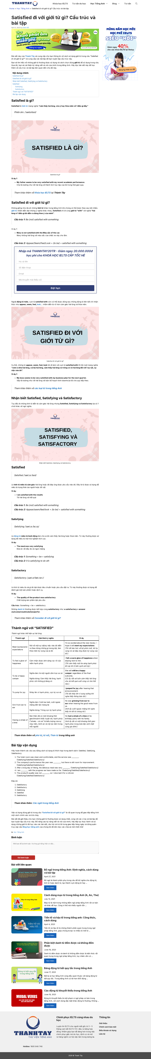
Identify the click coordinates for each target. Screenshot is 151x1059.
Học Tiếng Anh (97, 3)
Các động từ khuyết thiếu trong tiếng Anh (68, 990)
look (39, 304)
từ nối (46, 735)
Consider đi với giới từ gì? (47, 618)
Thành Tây (30, 56)
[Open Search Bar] (136, 3)
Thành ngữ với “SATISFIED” (23, 92)
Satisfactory (19, 89)
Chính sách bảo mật (107, 1027)
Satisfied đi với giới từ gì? (22, 78)
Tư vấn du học (79, 3)
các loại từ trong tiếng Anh (48, 388)
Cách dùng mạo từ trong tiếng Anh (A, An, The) (71, 895)
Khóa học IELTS (42, 192)
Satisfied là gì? (18, 76)
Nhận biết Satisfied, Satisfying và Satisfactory (30, 81)
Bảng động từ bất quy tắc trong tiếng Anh (68, 968)
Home (11, 8)
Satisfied (16, 84)
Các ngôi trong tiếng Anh (46, 803)
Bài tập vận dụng (19, 94)
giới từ (14, 211)
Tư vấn (127, 3)
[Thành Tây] (24, 3)
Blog (114, 3)
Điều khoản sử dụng (107, 1030)
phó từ (38, 735)
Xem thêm (50, 888)
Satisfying (18, 87)
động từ (17, 536)
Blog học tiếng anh (31, 827)
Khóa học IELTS (60, 3)
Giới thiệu (103, 1023)
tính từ (25, 106)
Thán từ (54, 735)
